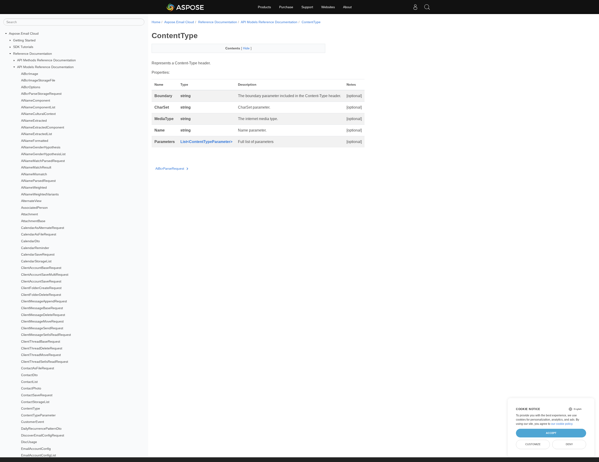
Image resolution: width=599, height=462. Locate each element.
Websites (328, 7)
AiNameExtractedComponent (42, 127)
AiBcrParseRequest (169, 168)
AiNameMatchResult (36, 167)
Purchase (286, 7)
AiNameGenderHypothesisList (43, 154)
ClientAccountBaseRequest (41, 268)
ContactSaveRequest (36, 395)
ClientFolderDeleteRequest (41, 295)
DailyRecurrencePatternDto (41, 428)
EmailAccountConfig (36, 449)
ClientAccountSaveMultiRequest (44, 274)
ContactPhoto (31, 388)
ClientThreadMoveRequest (41, 355)
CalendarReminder (35, 248)
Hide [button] (247, 48)
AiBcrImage (29, 74)
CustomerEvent (32, 422)
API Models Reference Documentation (45, 67)
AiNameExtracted (34, 120)
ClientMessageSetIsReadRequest (46, 335)
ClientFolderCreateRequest (41, 288)
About (347, 7)
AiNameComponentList (38, 107)
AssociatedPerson (34, 207)
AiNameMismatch (34, 174)
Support (307, 7)
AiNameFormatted (34, 141)
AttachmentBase (33, 221)
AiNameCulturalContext (38, 114)
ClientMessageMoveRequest (42, 321)
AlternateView (31, 201)
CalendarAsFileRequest (38, 234)
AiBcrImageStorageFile (38, 80)
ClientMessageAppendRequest (44, 301)
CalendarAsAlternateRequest (42, 228)
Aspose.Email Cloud (24, 33)
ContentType (30, 408)
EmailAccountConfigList (38, 455)
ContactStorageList (35, 402)
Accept (551, 433)
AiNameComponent (35, 100)
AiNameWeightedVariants (40, 194)
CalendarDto (30, 241)
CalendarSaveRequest (38, 254)
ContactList (29, 382)
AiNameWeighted (34, 187)
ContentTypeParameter (38, 415)
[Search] (427, 7)
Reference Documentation (32, 53)
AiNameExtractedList (36, 134)
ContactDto (29, 375)
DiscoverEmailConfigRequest (42, 435)
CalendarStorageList (36, 261)
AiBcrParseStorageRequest (41, 93)
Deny (569, 444)
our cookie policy (561, 423)
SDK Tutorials (23, 47)
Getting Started (24, 40)
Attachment (29, 214)
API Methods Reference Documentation (46, 60)
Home (156, 22)
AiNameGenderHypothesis (40, 147)
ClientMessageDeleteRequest (43, 315)
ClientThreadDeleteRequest (41, 348)
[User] (415, 7)
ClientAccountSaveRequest (41, 281)
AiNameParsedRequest (38, 181)
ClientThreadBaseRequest (40, 341)
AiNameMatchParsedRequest (43, 161)
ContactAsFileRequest (37, 368)
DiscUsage (29, 442)
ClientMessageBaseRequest (42, 308)
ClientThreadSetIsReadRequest (44, 361)
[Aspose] (185, 7)
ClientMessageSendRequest (42, 328)
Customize (533, 444)
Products (264, 7)
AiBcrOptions (30, 87)
